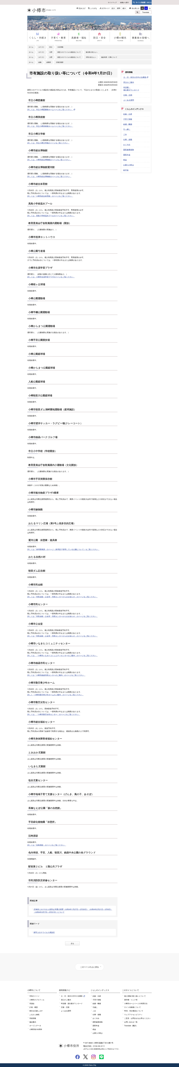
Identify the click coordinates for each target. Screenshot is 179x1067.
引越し (95, 1007)
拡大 (113, 8)
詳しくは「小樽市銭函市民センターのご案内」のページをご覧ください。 (56, 675)
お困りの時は (128, 164)
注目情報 (60, 47)
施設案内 (32, 1022)
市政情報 (32, 1018)
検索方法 (149, 2)
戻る (72, 943)
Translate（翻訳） (131, 1025)
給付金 (126, 170)
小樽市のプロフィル (36, 999)
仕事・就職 (127, 139)
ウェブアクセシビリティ (133, 1014)
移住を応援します (36, 1010)
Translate (145, 12)
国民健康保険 (128, 149)
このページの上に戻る (89, 967)
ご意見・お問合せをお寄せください (137, 1018)
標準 (118, 8)
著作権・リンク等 (130, 999)
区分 (50, 47)
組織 (39, 62)
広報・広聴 (127, 95)
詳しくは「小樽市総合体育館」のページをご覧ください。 (50, 196)
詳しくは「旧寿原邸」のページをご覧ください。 (46, 845)
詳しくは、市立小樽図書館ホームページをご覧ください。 (50, 109)
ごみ (125, 134)
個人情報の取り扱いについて (135, 996)
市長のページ (34, 996)
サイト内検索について (132, 1007)
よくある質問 (128, 100)
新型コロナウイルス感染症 (44, 932)
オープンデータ (35, 1025)
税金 (125, 159)
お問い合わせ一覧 (130, 1022)
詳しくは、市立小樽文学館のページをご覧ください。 (48, 143)
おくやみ (126, 144)
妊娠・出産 (127, 114)
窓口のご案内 (128, 82)
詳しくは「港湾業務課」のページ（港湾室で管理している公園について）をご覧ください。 (63, 549)
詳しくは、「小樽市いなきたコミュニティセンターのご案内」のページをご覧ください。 (62, 655)
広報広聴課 (59, 62)
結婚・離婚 (127, 124)
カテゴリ (41, 47)
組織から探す (124, 2)
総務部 (49, 62)
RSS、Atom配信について (133, 1010)
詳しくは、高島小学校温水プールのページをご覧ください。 (51, 215)
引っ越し (126, 129)
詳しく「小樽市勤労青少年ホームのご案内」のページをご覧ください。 (55, 694)
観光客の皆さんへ (91, 52)
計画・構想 (33, 1007)
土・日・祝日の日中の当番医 (134, 77)
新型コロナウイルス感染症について (69, 52)
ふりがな (93, 8)
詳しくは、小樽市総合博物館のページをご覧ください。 (49, 159)
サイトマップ (112, 2)
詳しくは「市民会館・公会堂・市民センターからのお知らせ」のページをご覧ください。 (62, 596)
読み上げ (82, 8)
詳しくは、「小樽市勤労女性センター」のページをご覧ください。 (53, 714)
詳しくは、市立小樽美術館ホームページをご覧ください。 (50, 126)
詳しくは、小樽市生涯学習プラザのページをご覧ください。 (51, 276)
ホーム (31, 47)
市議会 (31, 1003)
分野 (50, 52)
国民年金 (126, 154)
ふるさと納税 (34, 1014)
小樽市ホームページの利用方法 (135, 1003)
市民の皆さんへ (91, 57)
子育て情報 (127, 119)
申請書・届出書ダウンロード (131, 88)
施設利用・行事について (109, 57)
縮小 (124, 8)
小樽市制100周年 (35, 1029)
